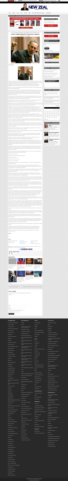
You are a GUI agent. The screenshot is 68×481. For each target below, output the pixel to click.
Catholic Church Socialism (48, 76)
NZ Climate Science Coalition (39, 332)
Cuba (34, 246)
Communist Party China (51, 336)
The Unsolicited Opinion (12, 455)
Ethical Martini (37, 343)
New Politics (23, 398)
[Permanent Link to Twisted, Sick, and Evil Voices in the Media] (46, 141)
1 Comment (55, 133)
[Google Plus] (56, 2)
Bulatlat (49, 324)
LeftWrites (49, 370)
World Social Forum (51, 444)
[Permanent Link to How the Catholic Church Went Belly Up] (46, 126)
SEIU (22, 416)
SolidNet (49, 432)
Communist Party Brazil (38, 393)
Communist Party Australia (52, 332)
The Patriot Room (10, 445)
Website (10, 308)
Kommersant (37, 416)
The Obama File (10, 443)
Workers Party (37, 388)
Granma (36, 395)
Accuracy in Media (11, 65)
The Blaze (9, 437)
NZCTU (36, 368)
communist (31, 246)
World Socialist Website (51, 446)
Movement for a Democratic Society (27, 392)
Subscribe (44, 2)
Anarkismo (49, 397)
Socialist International (51, 430)
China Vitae (49, 330)
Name (10, 305)
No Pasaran (10, 403)
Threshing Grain (10, 457)
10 (58, 111)
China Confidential (11, 348)
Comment (10, 294)
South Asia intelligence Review (13, 433)
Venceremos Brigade (21, 247)
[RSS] (58, 2)
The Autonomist (10, 435)
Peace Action (23, 404)
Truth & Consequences (11, 461)
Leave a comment (28, 35)
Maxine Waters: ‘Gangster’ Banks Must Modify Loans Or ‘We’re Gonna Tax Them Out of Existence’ (21, 267)
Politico (9, 415)
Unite (35, 384)
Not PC (36, 328)
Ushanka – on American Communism (14, 465)
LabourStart (50, 415)
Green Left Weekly (51, 347)
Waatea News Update (38, 386)
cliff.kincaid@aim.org (12, 231)
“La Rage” (10, 283)
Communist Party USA (24, 333)
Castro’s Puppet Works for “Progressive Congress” (25, 34)
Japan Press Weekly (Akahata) (53, 357)
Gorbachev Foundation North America (27, 373)
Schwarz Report (10, 429)
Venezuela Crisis (10, 467)
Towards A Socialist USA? (13, 240)
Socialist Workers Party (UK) (39, 426)
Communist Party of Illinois (25, 331)
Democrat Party (37, 246)
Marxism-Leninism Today (52, 419)
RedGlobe (49, 423)
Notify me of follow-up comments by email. (16, 310)
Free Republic (10, 366)
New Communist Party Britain (39, 420)
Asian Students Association (52, 322)
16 (56, 113)
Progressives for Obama (25, 410)
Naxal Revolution (50, 374)
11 (45, 113)
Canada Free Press (11, 344)
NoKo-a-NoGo (36, 277)
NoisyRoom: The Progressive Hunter (14, 405)
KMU (49, 363)
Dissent (22, 371)
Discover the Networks (11, 362)
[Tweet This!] (21, 249)
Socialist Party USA (24, 418)
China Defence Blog (11, 350)
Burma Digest (50, 326)
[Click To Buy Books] (25, 28)
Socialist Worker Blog (38, 378)
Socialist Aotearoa (37, 376)
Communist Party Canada (25, 329)
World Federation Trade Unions (53, 440)
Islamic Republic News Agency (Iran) (54, 355)
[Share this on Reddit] (28, 249)
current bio (12, 186)
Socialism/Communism (27, 32)
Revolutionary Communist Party (26, 414)
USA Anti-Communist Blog (12, 463)
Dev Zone (36, 341)
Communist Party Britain (38, 405)
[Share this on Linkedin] (26, 249)
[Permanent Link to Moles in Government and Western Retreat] (30, 261)
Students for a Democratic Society (26, 420)
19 (47, 115)
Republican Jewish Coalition (12, 421)
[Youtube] (57, 2)
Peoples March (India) (51, 380)
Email (10, 307)
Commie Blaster (10, 352)
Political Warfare (10, 413)
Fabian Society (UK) (38, 414)
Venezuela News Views (11, 469)
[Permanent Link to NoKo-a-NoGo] (38, 274)
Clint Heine (36, 324)
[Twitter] (53, 2)
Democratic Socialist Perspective (53, 345)
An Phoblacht (37, 403)
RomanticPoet (10, 425)
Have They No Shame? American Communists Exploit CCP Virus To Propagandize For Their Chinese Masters (21, 279)
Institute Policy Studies (25, 379)
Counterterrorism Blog (11, 356)
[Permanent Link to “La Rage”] (13, 276)
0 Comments (55, 126)
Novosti (36, 422)
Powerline (9, 417)
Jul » (47, 119)
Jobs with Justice (24, 384)
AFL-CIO (13, 246)
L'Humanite (36, 418)
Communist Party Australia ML (53, 334)
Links (49, 372)
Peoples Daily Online (51, 378)
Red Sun (49, 421)
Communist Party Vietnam (52, 343)
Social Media (50, 2)
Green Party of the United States (26, 375)
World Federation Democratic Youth (53, 438)
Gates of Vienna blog (11, 372)
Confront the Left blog (11, 354)
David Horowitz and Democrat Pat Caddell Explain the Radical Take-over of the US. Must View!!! (51, 97)
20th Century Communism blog (13, 322)
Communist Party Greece (39, 409)
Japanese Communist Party (52, 359)
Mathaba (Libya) (37, 431)
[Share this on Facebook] (23, 249)
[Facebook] (55, 2)
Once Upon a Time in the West (12, 409)
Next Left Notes (23, 400)
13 (49, 113)
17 (58, 113)
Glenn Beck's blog (10, 374)
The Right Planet (10, 449)
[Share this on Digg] (30, 249)
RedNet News (50, 425)
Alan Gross (35, 101)
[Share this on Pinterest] (24, 249)
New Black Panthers (24, 396)
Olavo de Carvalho (11, 407)
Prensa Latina (37, 399)
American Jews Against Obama (13, 328)
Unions (38, 32)
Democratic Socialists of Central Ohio (27, 367)
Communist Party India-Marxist (53, 341)
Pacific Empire (37, 334)
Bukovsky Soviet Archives (12, 342)
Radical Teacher (23, 412)
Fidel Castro (10, 247)
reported (40, 196)
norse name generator (47, 96)
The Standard (37, 382)
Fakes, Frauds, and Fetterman (49, 71)
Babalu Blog (10, 338)
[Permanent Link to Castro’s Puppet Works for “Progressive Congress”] (25, 50)
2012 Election (13, 32)
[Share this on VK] (31, 249)
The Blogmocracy (10, 439)
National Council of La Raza (25, 394)
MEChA (22, 390)
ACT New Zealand (37, 322)
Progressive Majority (23, 133)
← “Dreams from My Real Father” (13, 286)
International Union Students (52, 410)
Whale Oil (36, 336)
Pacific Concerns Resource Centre (53, 376)
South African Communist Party (40, 433)
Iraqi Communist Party (51, 353)
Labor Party (23, 386)
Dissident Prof (10, 364)
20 (49, 115)
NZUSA (36, 370)
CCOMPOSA (50, 328)
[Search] (59, 2)
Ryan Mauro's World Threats (12, 427)
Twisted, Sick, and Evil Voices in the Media (51, 73)
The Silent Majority (11, 451)
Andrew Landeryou (11, 332)
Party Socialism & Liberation (25, 402)
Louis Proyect (23, 388)
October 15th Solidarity (38, 372)
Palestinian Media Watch (12, 411)
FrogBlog (36, 345)
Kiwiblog (36, 326)
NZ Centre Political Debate (39, 330)
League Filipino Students (52, 368)
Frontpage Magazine (11, 370)
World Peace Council (51, 442)
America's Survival (11, 326)
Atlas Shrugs (10, 334)
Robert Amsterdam (11, 423)
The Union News (10, 453)
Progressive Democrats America (26, 408)
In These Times (23, 377)
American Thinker (11, 330)
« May (45, 119)
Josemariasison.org (51, 361)
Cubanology (10, 358)
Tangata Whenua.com (38, 380)
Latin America (21, 32)
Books (41, 2)
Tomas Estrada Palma (11, 459)
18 (45, 115)
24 (58, 115)
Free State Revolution (11, 368)
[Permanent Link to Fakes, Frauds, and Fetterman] (46, 134)
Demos (22, 369)
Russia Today (37, 424)
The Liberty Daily (10, 441)
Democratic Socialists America (26, 335)
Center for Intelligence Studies (13, 346)
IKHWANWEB (50, 349)
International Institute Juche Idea (53, 351)
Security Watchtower (11, 431)
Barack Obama (17, 32)
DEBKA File (10, 360)
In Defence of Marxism (51, 402)
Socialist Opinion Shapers (33, 32)
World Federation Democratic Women (54, 436)
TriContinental (50, 434)
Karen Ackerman (15, 247)
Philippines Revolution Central (53, 382)
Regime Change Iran (11, 419)
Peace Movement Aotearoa (39, 374)
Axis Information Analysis (12, 336)
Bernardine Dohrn (26, 246)
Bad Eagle (9, 340)
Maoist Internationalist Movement (53, 417)
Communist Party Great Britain (39, 407)
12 (47, 113)
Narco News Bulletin (38, 397)
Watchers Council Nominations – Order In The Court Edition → (33, 286)
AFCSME (22, 322)
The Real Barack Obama (11, 447)
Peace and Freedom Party (25, 406)
